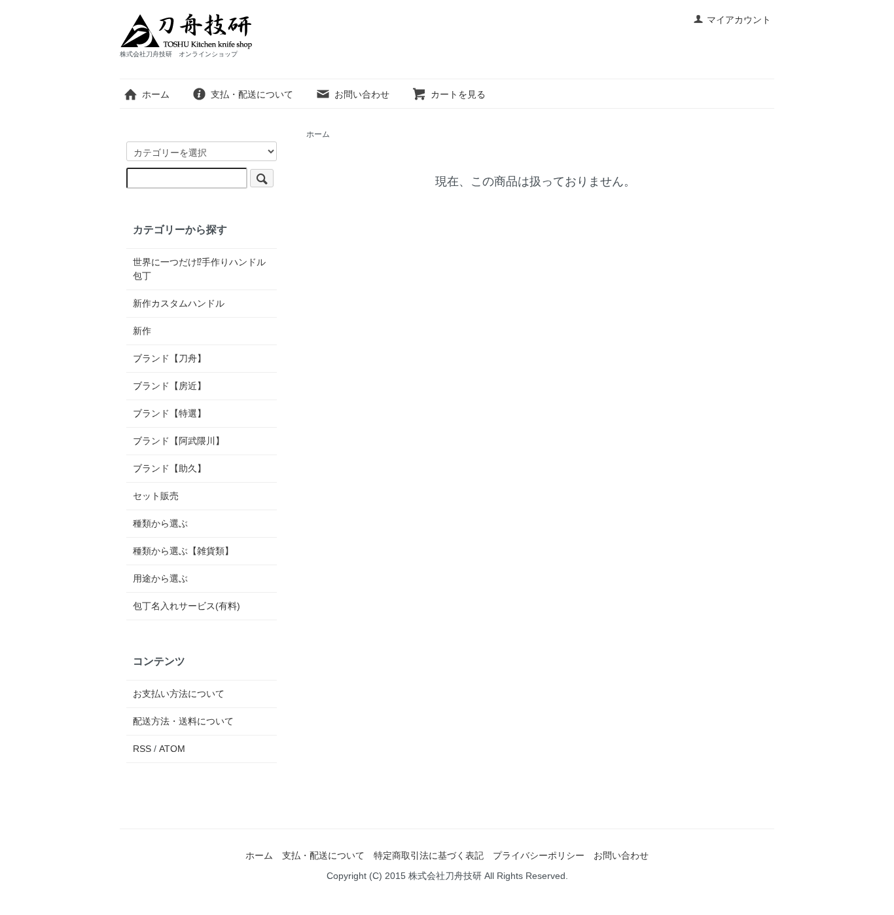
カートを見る (458, 94)
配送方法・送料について (183, 721)
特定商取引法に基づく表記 (429, 855)
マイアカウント (739, 19)
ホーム (156, 94)
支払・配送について (252, 94)
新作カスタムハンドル (178, 303)
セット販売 (156, 496)
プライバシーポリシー (538, 855)
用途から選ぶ (160, 578)
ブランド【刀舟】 (169, 358)
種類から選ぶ (160, 523)
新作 (142, 331)
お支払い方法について (178, 693)
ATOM (172, 748)
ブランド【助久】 (169, 468)
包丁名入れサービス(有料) (186, 606)
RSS (142, 748)
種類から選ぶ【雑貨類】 (183, 551)
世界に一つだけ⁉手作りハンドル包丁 (199, 269)
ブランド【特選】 (169, 413)
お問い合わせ (361, 94)
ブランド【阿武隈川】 (178, 441)
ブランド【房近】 (169, 386)
